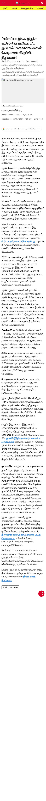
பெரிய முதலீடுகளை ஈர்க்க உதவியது (18, 241)
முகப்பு (5, 8)
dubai (5, 587)
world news (13, 587)
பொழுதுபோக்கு (27, 8)
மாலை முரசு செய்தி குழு (12, 110)
